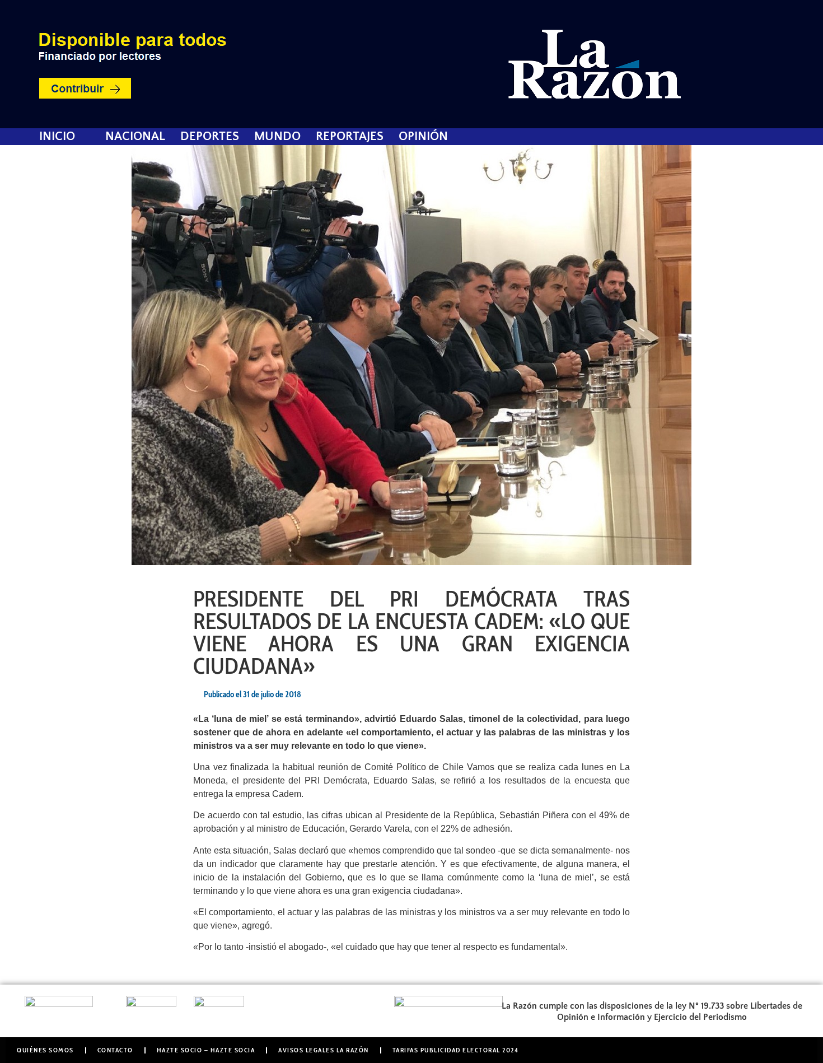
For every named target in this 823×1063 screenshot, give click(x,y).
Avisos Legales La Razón (323, 1050)
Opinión (423, 136)
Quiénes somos (45, 1050)
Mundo (277, 136)
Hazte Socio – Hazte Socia (206, 1050)
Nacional (135, 136)
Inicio (57, 136)
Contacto (115, 1050)
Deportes (209, 136)
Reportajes (350, 136)
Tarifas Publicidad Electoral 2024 (455, 1050)
